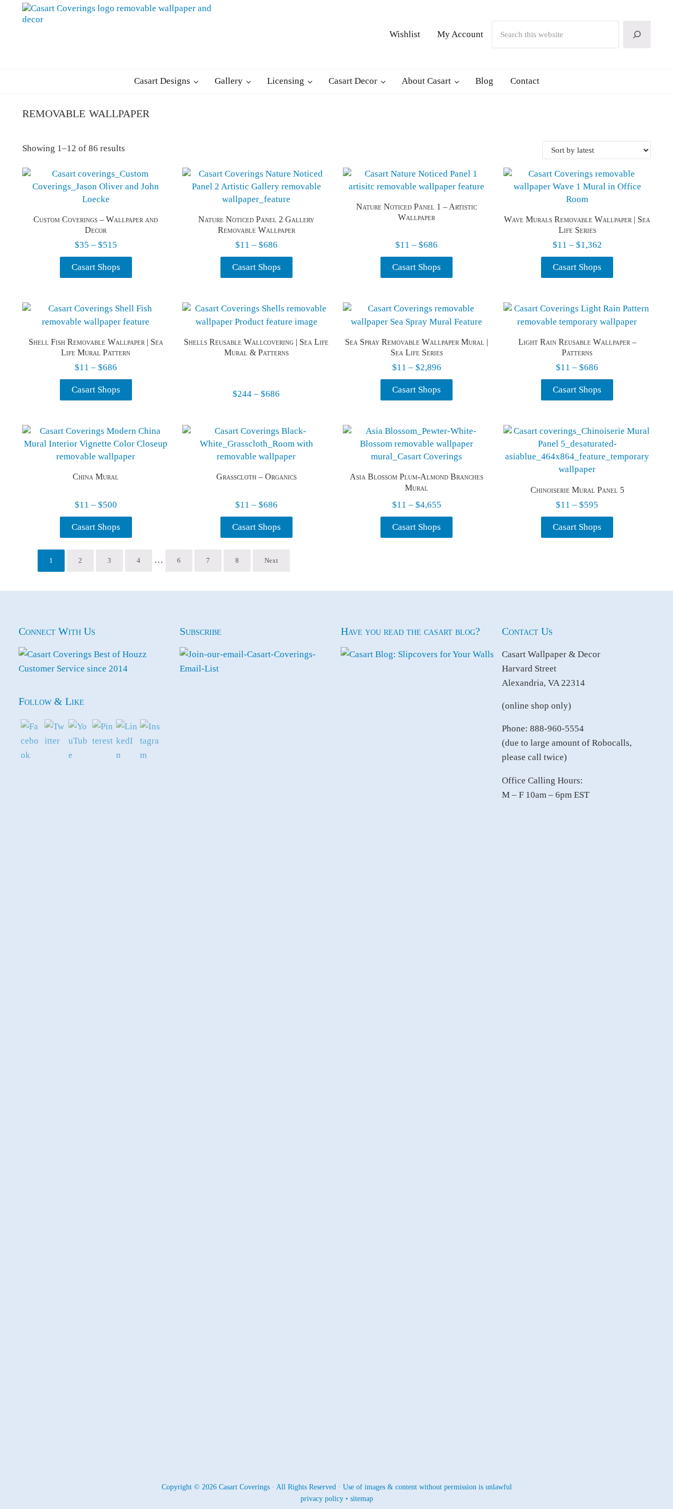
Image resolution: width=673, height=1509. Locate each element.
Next (271, 560)
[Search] (637, 34)
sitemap (361, 1498)
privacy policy (321, 1498)
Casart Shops (96, 267)
